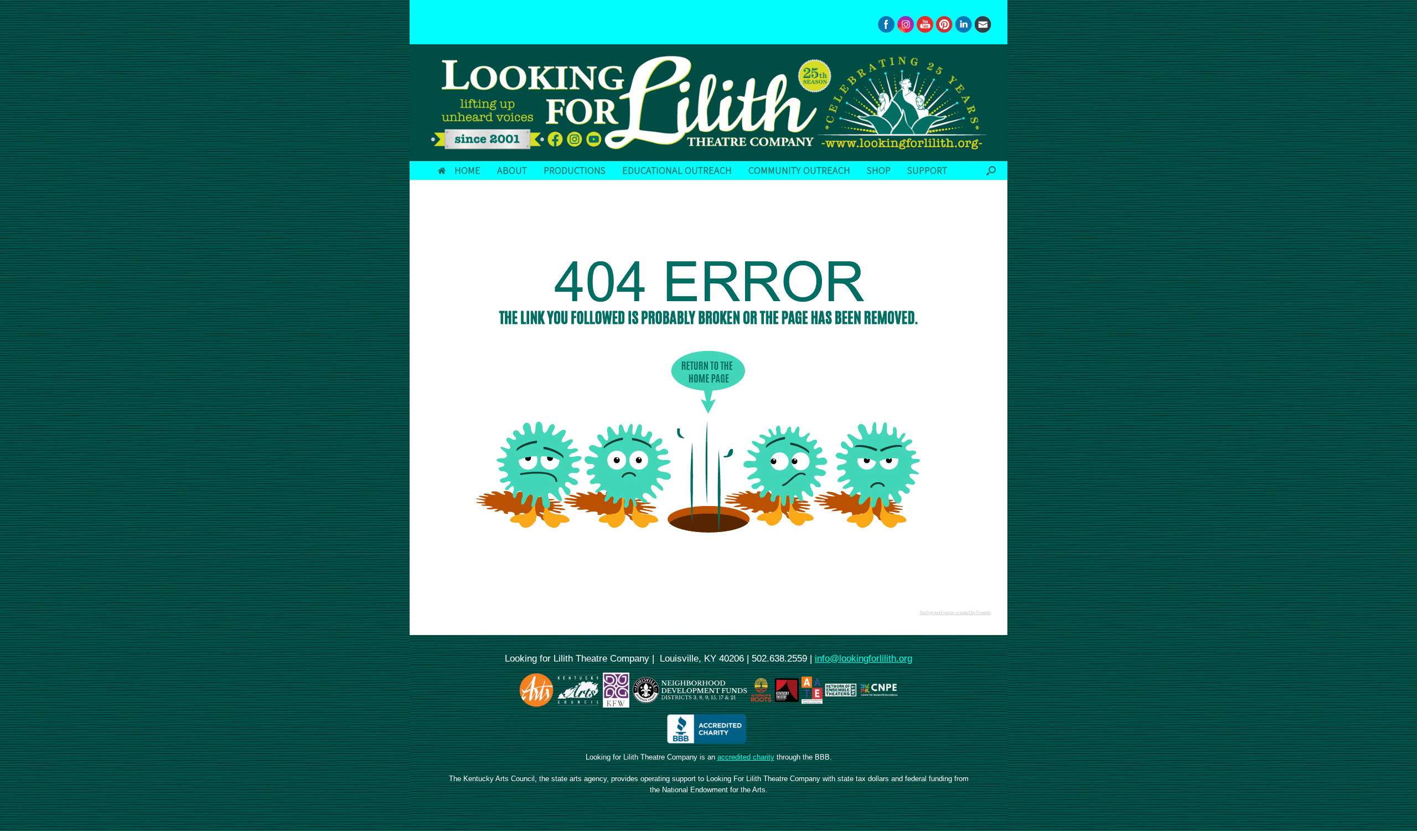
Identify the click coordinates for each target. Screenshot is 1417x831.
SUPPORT (927, 170)
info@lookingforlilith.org (863, 658)
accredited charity (745, 757)
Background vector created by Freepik (955, 612)
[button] (991, 170)
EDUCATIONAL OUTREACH (677, 170)
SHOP (879, 170)
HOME (467, 170)
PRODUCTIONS (575, 170)
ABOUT (512, 170)
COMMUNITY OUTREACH (799, 170)
